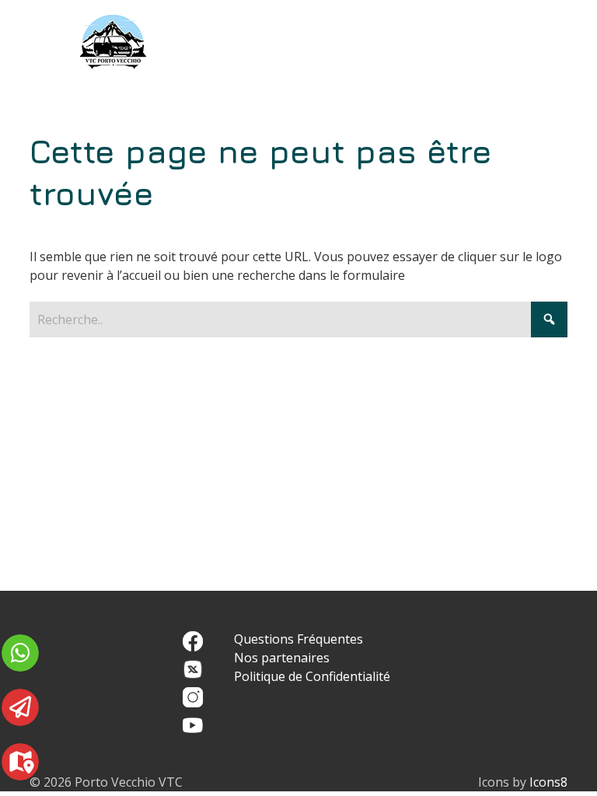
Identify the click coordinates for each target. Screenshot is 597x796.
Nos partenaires (282, 657)
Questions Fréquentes (298, 639)
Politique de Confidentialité (312, 676)
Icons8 (548, 782)
